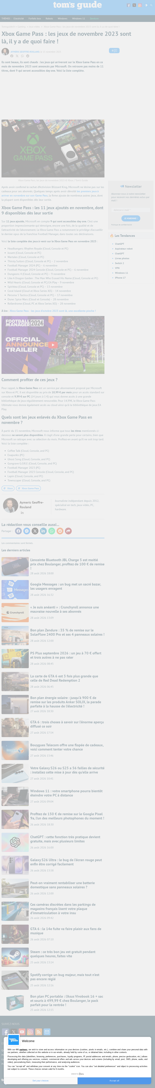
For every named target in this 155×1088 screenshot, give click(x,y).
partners (23, 1049)
